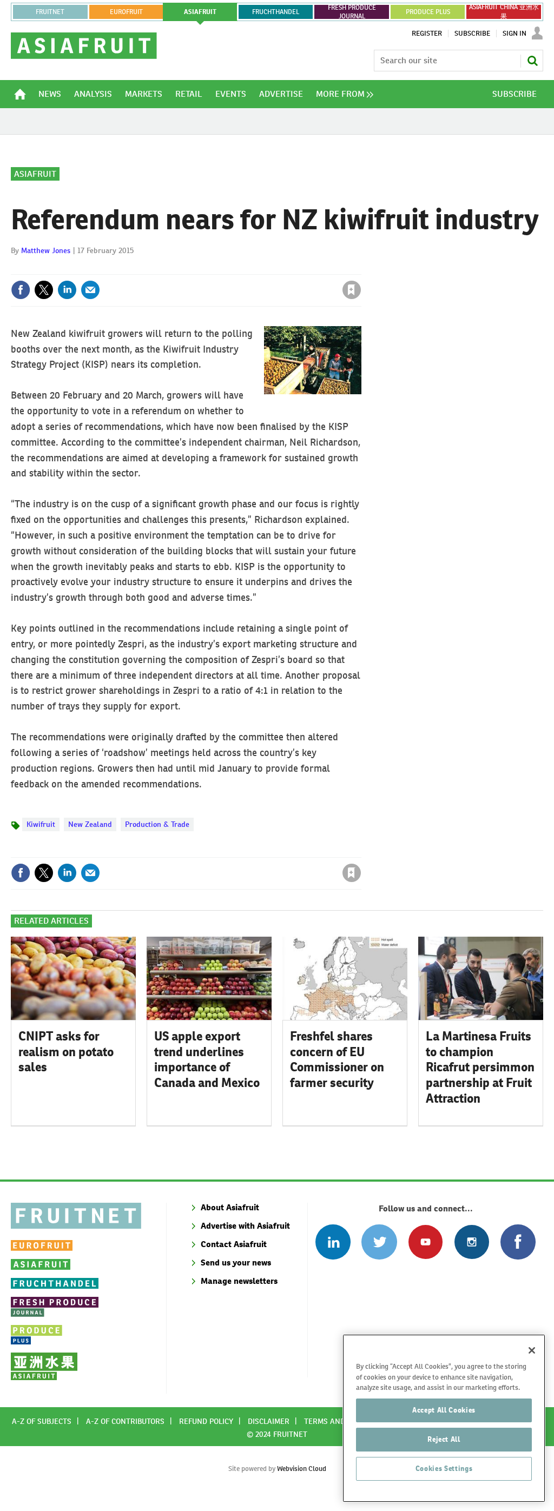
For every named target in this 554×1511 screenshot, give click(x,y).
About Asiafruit (230, 1207)
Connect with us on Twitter (379, 1242)
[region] (443, 1418)
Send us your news (236, 1262)
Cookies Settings (444, 1468)
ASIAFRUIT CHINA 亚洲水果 (504, 12)
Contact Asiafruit (234, 1244)
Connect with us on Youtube (425, 1242)
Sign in (223, 268)
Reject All (443, 1439)
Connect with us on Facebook (518, 1242)
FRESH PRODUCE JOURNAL (352, 12)
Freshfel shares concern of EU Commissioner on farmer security (337, 1059)
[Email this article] (90, 290)
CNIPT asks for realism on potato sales (66, 1052)
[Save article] (351, 290)
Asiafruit (35, 174)
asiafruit (200, 12)
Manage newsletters (239, 1281)
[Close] (532, 1350)
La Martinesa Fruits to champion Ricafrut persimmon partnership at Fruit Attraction (480, 1067)
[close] (361, 268)
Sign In (514, 33)
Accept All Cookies (444, 1410)
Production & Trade (157, 824)
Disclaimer (268, 1421)
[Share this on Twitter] (44, 290)
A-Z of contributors (125, 1421)
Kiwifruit (41, 824)
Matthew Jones (45, 250)
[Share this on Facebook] (20, 290)
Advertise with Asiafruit (245, 1225)
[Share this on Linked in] (67, 290)
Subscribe (472, 33)
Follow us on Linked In (333, 1242)
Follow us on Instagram (471, 1242)
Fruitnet (50, 12)
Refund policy (206, 1421)
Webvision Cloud (301, 1468)
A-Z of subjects (41, 1421)
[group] (341, 94)
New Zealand (90, 824)
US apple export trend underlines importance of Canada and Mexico (207, 1059)
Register (427, 33)
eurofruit (126, 12)
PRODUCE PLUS (428, 12)
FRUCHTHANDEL (275, 12)
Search (532, 60)
